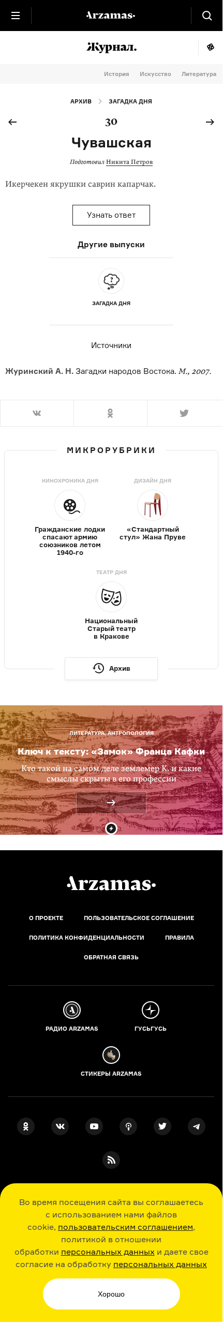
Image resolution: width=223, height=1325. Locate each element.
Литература (199, 74)
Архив (81, 101)
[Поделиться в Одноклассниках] (110, 413)
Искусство (155, 74)
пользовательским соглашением (125, 1227)
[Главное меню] (15, 15)
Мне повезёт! (210, 47)
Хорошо (111, 1294)
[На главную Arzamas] (111, 15)
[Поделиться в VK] (36, 413)
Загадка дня (130, 101)
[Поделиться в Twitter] (184, 413)
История (116, 74)
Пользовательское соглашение (139, 918)
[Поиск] (207, 15)
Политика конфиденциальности (86, 937)
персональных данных (108, 1251)
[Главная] (111, 883)
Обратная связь (111, 957)
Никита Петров (129, 161)
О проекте (46, 918)
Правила (179, 937)
